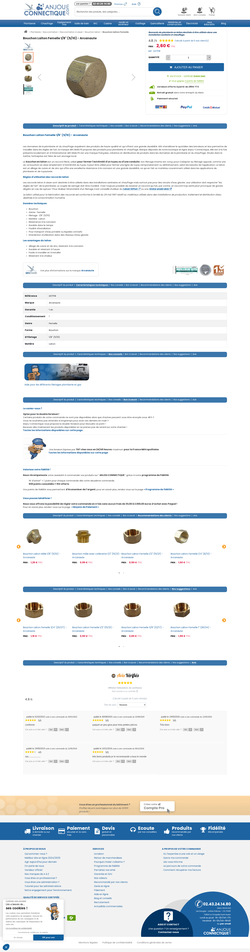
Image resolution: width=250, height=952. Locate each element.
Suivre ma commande (175, 857)
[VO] (206, 270)
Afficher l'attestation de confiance (125, 688)
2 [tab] (123, 572)
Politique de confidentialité (117, 942)
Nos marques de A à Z (37, 874)
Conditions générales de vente (154, 942)
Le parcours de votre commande (182, 866)
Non (64, 729)
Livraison (99, 853)
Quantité (153, 57)
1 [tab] (119, 572)
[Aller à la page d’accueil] (25, 32)
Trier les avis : (110, 705)
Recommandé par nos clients (111, 882)
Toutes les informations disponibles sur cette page (78, 452)
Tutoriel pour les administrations (43, 886)
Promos (118, 4)
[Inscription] (71, 918)
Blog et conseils (103, 898)
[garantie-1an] (219, 270)
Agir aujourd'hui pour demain (41, 862)
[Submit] (157, 11)
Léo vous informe (173, 862)
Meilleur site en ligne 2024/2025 (42, 857)
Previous (18, 547)
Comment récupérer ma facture (182, 870)
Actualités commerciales (108, 906)
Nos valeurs (100, 878)
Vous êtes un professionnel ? (41, 878)
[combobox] (118, 11)
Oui (52, 729)
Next (224, 547)
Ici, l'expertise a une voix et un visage (183, 853)
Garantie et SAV (103, 874)
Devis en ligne (102, 886)
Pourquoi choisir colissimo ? (109, 862)
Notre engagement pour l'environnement (48, 890)
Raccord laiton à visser (71, 32)
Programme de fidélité (107, 866)
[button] (39, 77)
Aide (134, 4)
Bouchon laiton (92, 32)
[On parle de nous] (184, 270)
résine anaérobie (159, 188)
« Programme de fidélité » (159, 489)
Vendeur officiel (33, 870)
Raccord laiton (50, 32)
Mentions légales (88, 942)
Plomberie (36, 32)
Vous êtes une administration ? (42, 882)
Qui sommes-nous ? (36, 853)
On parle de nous (34, 866)
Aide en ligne (101, 894)
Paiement (99, 890)
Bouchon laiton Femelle (116, 32)
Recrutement (101, 902)
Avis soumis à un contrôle (124, 691)
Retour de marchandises (108, 857)
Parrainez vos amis (104, 870)
